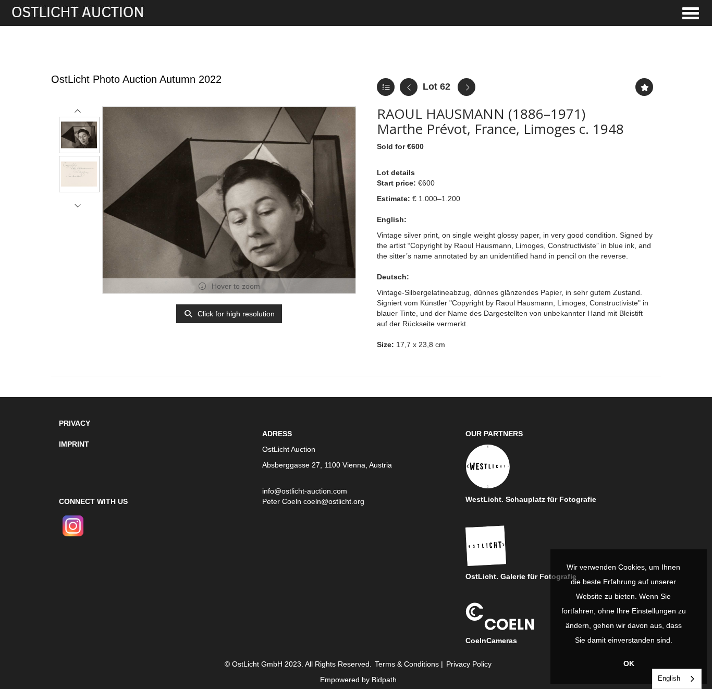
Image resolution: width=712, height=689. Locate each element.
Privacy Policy (469, 664)
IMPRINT (74, 444)
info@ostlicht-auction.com (304, 491)
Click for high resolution (235, 314)
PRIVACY (74, 423)
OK (628, 663)
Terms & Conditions (407, 664)
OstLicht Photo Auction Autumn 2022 (136, 79)
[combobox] (677, 679)
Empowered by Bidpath (358, 679)
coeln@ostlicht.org (333, 501)
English (669, 678)
